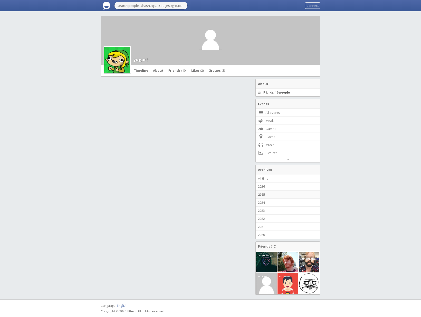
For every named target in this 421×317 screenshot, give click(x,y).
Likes (197, 70)
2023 (261, 210)
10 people (282, 92)
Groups (217, 70)
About (158, 70)
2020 (261, 234)
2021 (261, 226)
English (122, 305)
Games (271, 128)
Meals (270, 120)
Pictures (271, 153)
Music (270, 145)
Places (270, 136)
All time (263, 178)
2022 (261, 218)
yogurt (140, 59)
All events (273, 112)
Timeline (141, 70)
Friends (177, 70)
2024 (261, 202)
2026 (261, 186)
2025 (261, 194)
